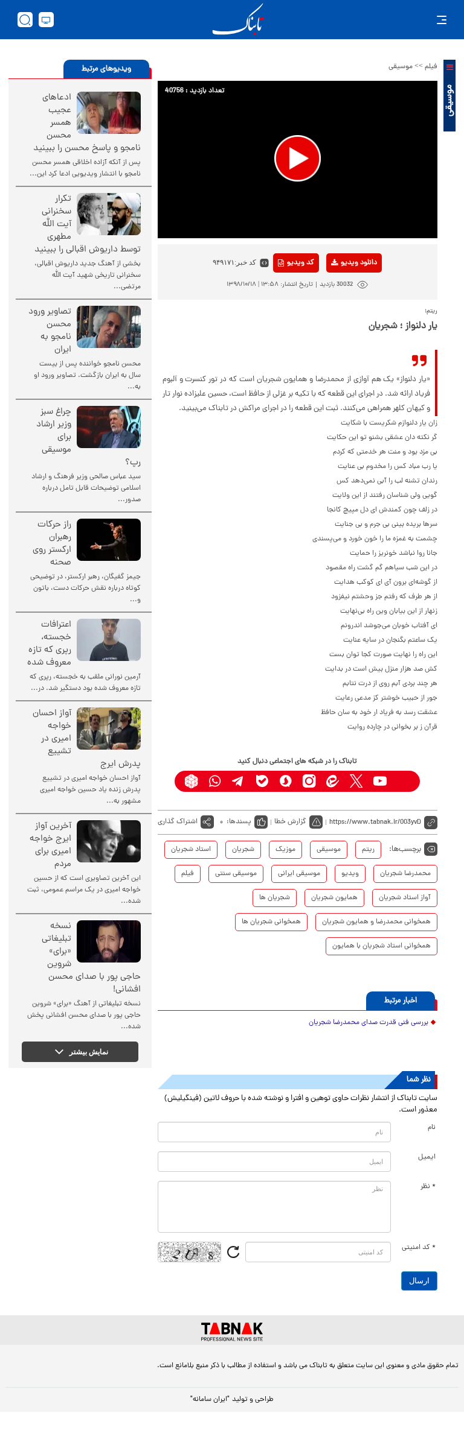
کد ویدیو (300, 263)
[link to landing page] (238, 19)
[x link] (356, 781)
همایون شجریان (334, 898)
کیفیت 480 (339, 313)
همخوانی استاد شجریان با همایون (381, 946)
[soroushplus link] (285, 781)
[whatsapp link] (214, 781)
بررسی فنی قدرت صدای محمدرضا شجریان (368, 1022)
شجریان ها (274, 898)
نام (432, 1127)
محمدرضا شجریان (405, 873)
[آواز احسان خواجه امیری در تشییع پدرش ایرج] (109, 728)
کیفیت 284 (339, 331)
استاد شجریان (191, 849)
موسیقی (400, 67)
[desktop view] (46, 19)
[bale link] (261, 781)
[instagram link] (309, 781)
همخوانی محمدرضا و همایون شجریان (376, 922)
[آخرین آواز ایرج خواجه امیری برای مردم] (109, 841)
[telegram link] (238, 781)
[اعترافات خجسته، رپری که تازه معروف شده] (109, 640)
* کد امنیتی (419, 1247)
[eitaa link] (332, 781)
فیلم (431, 67)
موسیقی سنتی (236, 873)
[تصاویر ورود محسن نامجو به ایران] (109, 327)
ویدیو (350, 873)
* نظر (428, 1186)
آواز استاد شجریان (405, 898)
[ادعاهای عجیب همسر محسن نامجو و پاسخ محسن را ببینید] (109, 113)
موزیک (285, 849)
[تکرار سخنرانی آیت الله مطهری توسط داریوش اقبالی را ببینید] (109, 214)
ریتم (368, 849)
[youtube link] (379, 781)
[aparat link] (403, 781)
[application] (297, 159)
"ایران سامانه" (210, 1399)
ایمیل (427, 1157)
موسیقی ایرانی (299, 873)
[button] (297, 158)
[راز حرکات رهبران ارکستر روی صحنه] (109, 540)
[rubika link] (191, 781)
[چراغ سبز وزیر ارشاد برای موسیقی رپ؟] (109, 427)
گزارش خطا (290, 822)
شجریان (243, 849)
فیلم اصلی (340, 294)
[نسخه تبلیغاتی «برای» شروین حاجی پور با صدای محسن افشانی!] (109, 941)
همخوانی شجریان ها (271, 922)
